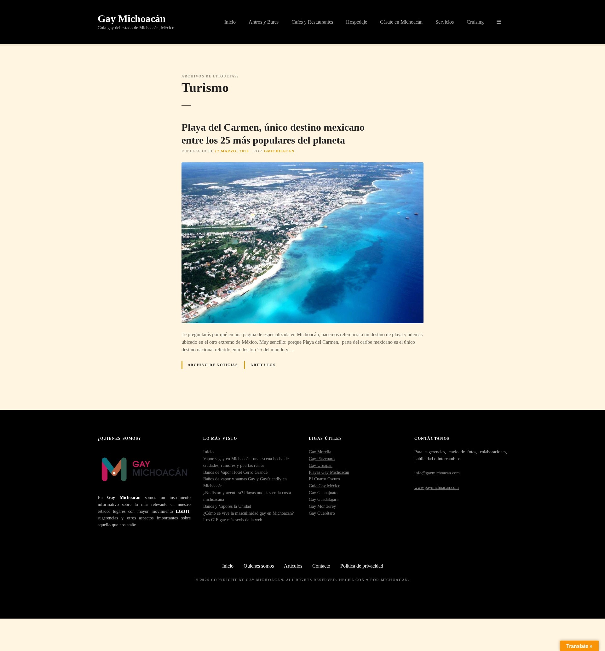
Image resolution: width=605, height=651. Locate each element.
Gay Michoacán (132, 18)
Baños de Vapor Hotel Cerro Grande (235, 472)
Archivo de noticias (213, 365)
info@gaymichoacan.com (437, 472)
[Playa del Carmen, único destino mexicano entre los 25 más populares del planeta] (303, 165)
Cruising (475, 22)
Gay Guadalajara (323, 499)
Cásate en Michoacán (401, 22)
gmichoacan (279, 151)
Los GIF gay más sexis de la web (232, 519)
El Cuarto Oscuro (324, 478)
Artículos (263, 365)
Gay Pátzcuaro (322, 458)
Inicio (230, 22)
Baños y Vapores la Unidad (227, 506)
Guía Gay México (324, 485)
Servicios (444, 22)
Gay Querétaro (322, 513)
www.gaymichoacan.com (436, 487)
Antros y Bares (264, 22)
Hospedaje (356, 22)
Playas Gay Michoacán (329, 472)
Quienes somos (259, 566)
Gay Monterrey (322, 506)
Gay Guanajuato (323, 492)
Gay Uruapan (320, 465)
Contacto (321, 566)
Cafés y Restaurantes (312, 22)
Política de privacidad (361, 566)
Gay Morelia (320, 451)
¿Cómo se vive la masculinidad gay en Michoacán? (248, 513)
